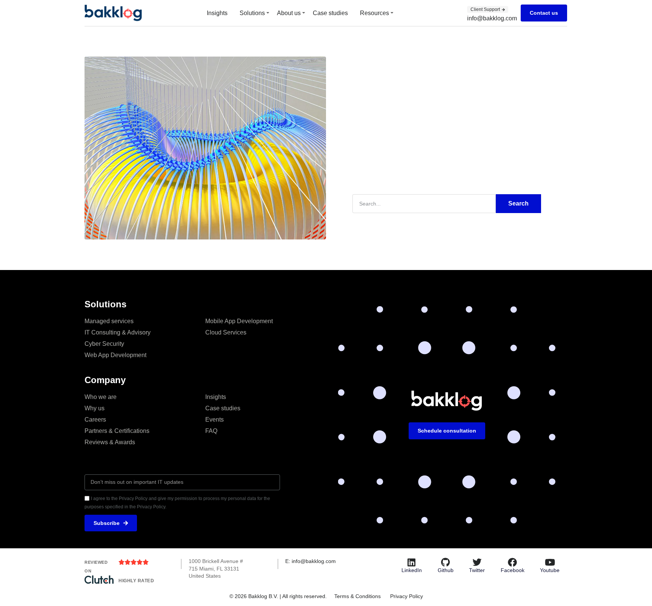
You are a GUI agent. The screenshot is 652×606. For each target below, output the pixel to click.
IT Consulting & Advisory (118, 332)
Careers (95, 419)
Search (518, 203)
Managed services (109, 321)
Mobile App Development (239, 321)
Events (214, 419)
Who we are (101, 397)
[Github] (445, 562)
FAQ (211, 431)
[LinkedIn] (411, 562)
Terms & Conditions (357, 596)
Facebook (512, 570)
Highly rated (136, 580)
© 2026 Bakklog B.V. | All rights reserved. (278, 596)
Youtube (550, 570)
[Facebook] (512, 562)
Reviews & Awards (110, 442)
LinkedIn (411, 570)
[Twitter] (476, 562)
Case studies (330, 13)
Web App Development (115, 355)
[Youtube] (549, 562)
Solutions (252, 13)
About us (289, 13)
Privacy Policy (406, 596)
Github (446, 570)
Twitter (477, 570)
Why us (95, 408)
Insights (217, 13)
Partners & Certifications (117, 431)
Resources (374, 13)
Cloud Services (225, 332)
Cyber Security (104, 344)
